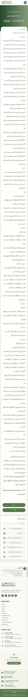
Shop (3, 608)
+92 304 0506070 (9, 642)
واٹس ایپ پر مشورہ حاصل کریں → (17, 575)
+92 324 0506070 (9, 638)
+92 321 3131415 (17, 642)
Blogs (3, 611)
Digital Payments (6, 615)
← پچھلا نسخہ (14, 505)
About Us (4, 606)
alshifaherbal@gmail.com (10, 645)
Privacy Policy (5, 617)
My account (4, 620)
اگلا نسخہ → (14, 510)
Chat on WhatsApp (14, 663)
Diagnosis (4, 613)
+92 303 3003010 (18, 638)
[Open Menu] (25, 2)
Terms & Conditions (13, 695)
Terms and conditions (7, 622)
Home (3, 604)
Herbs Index (5, 624)
